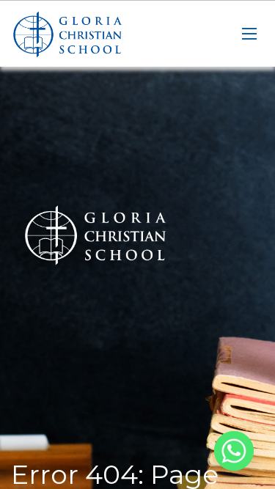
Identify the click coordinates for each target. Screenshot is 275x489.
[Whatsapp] (234, 451)
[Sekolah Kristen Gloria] (84, 34)
